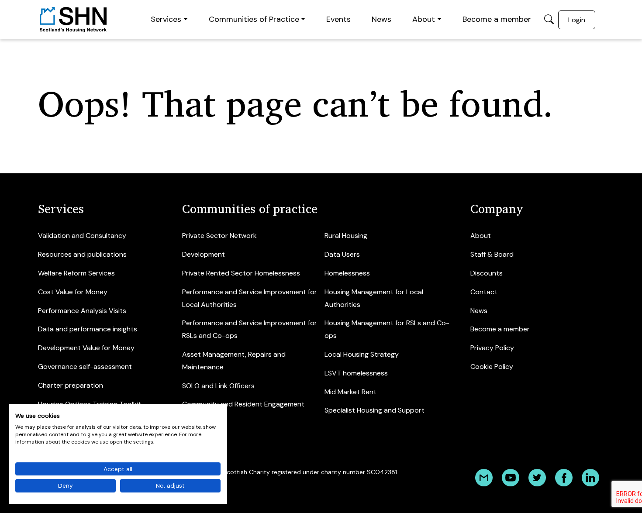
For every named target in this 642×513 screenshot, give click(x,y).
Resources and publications (82, 254)
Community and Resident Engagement (243, 404)
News (381, 19)
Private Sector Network (219, 235)
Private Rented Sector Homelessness (241, 273)
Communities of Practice (254, 19)
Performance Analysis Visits (82, 310)
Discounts (486, 273)
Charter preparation (70, 385)
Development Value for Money (86, 347)
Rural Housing (345, 235)
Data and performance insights (87, 329)
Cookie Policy (491, 366)
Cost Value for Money (72, 291)
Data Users (342, 254)
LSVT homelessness (356, 373)
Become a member (497, 19)
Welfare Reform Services (76, 273)
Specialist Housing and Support (374, 410)
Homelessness (347, 273)
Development (203, 254)
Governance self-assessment (85, 366)
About (423, 19)
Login (576, 19)
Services (166, 19)
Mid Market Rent (350, 391)
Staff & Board (492, 254)
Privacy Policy (492, 347)
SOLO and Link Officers (218, 385)
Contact (483, 291)
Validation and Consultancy (82, 235)
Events (338, 19)
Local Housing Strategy (361, 354)
